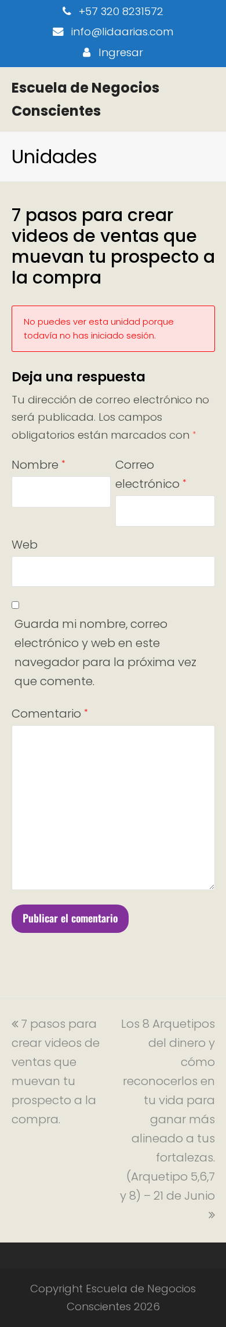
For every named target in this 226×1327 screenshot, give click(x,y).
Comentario (50, 713)
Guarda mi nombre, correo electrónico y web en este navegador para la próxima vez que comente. (105, 652)
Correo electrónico (150, 474)
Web (25, 544)
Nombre (38, 465)
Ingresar (121, 52)
